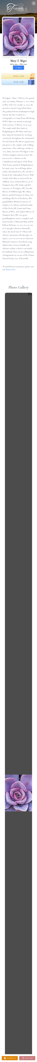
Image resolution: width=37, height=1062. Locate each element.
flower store (10, 269)
